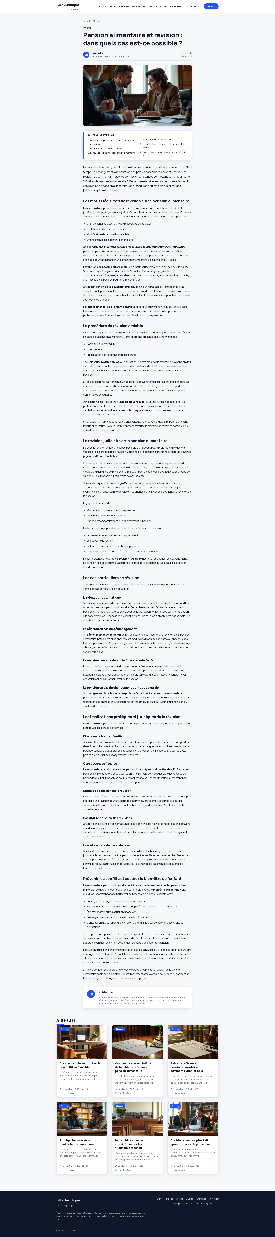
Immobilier (175, 6)
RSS (217, 1203)
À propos (196, 6)
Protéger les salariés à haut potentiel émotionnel (77, 1142)
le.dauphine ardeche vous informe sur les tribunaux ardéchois (129, 1144)
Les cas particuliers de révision (157, 139)
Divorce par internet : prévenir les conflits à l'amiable (80, 1065)
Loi (186, 6)
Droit (113, 6)
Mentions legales (204, 1203)
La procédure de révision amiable (106, 148)
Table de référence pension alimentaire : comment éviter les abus (187, 1067)
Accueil (103, 6)
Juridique (124, 6)
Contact (211, 6)
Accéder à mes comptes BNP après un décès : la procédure (190, 1142)
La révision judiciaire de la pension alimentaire (112, 152)
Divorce (147, 6)
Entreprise (161, 6)
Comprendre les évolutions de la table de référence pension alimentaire (133, 1067)
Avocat (136, 6)
